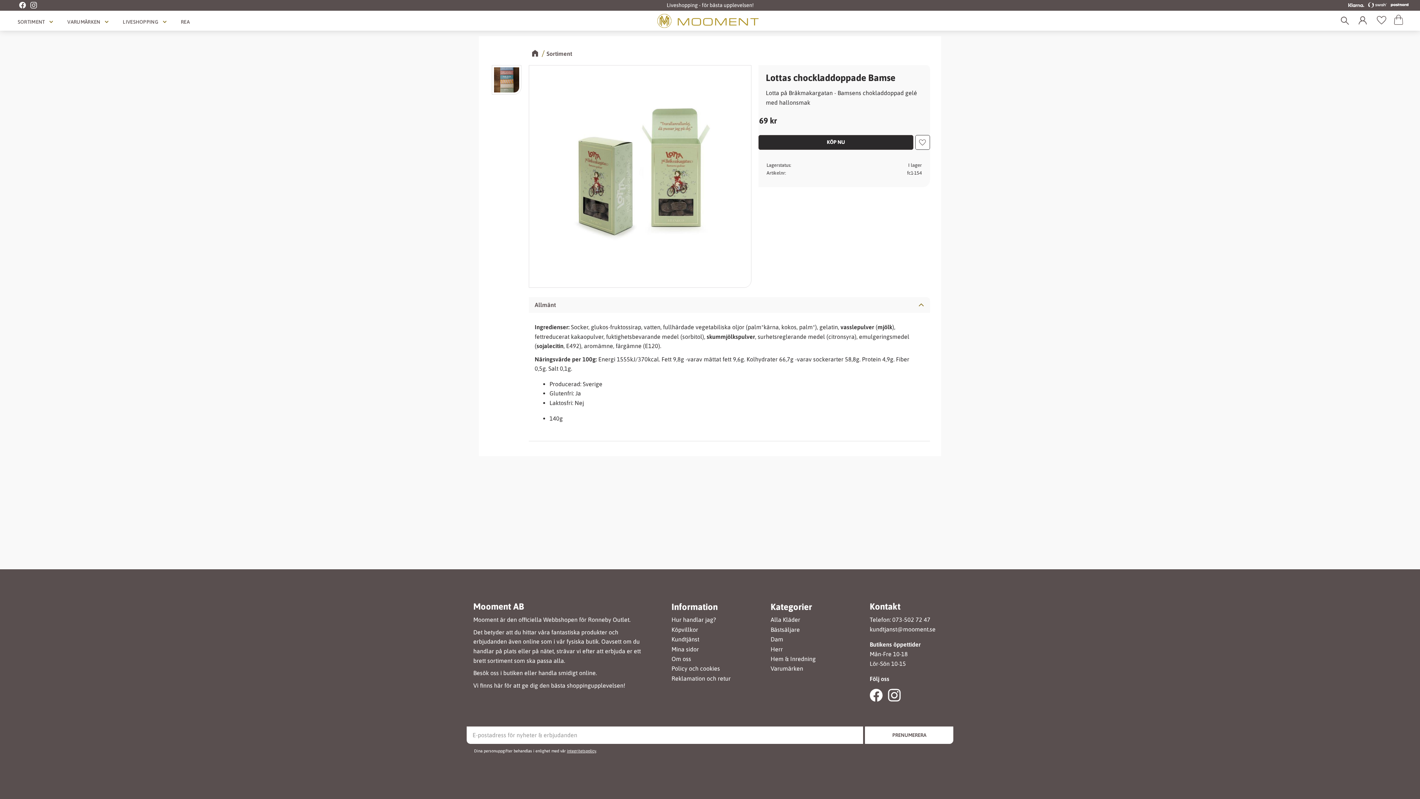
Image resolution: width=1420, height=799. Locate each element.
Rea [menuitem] (185, 22)
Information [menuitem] (695, 607)
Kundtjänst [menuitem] (685, 639)
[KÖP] (835, 142)
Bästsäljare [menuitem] (785, 630)
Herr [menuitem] (777, 649)
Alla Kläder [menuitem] (785, 620)
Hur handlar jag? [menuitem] (694, 620)
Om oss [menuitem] (681, 659)
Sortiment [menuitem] (31, 22)
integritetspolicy (581, 751)
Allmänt (545, 304)
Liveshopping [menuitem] (140, 22)
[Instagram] (31, 5)
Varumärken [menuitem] (83, 22)
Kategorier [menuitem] (791, 607)
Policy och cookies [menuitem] (696, 668)
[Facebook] (18, 5)
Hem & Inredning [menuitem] (793, 659)
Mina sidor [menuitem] (685, 649)
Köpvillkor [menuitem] (685, 630)
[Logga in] (1364, 21)
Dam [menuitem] (777, 639)
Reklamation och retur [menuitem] (701, 678)
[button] (1381, 21)
